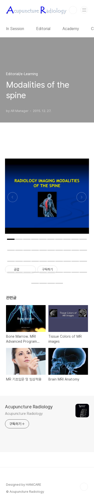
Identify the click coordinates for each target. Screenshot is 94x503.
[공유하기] (24, 269)
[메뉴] (84, 10)
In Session (15, 28)
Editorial (43, 28)
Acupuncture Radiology (29, 406)
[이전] (12, 198)
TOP (84, 487)
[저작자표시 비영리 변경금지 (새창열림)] (64, 270)
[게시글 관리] (30, 269)
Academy (70, 28)
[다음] (81, 198)
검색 (73, 10)
